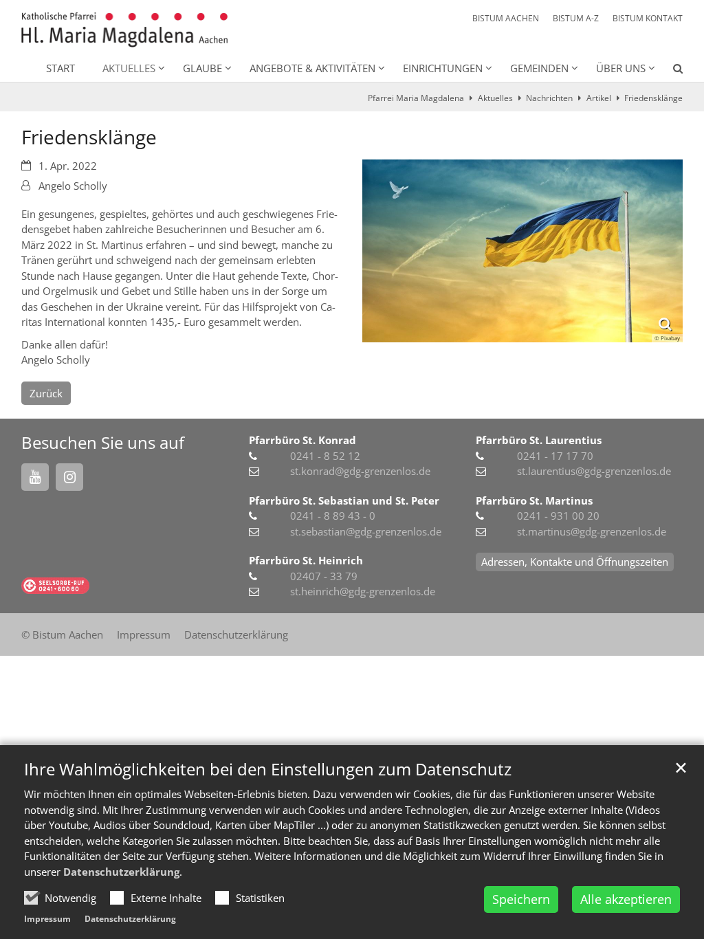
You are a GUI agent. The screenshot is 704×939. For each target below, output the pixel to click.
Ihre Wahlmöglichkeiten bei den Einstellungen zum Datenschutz (268, 769)
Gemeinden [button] (539, 68)
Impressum (47, 919)
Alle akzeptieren (626, 899)
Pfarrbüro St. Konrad (302, 440)
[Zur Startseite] (124, 29)
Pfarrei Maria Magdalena (416, 98)
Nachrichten (549, 98)
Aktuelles (495, 98)
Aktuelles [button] (128, 68)
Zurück (46, 393)
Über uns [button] (621, 68)
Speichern (521, 899)
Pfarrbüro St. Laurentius (539, 440)
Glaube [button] (202, 68)
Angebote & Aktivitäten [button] (312, 68)
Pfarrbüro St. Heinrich (306, 560)
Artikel (598, 98)
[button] (669, 70)
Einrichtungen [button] (443, 68)
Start (60, 68)
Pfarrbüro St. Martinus (534, 500)
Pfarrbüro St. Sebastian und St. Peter (344, 500)
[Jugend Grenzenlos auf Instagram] (69, 477)
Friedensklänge (653, 98)
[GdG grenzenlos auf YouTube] (35, 477)
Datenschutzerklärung (121, 872)
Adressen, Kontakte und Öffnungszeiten (574, 561)
